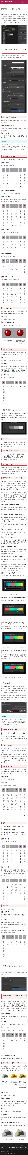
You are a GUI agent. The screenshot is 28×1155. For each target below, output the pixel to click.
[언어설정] (22, 1)
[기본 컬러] (10, 834)
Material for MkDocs (10, 1153)
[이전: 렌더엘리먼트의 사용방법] (2, 1147)
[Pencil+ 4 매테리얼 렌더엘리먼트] (10, 750)
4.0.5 (17, 2)
